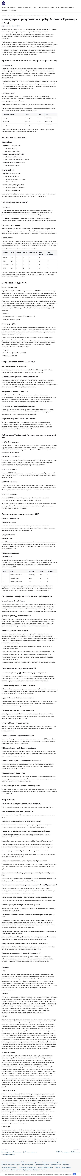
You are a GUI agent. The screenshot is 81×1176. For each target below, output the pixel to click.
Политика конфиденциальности (11, 1164)
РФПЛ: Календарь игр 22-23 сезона (67, 1151)
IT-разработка (27, 1170)
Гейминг (57, 1167)
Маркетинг (32, 7)
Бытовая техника (16, 1170)
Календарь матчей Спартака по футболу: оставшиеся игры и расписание (19, 1152)
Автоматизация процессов (46, 7)
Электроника (5, 1170)
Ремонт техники (23, 7)
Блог (3, 1162)
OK (74, 1174)
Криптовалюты (66, 1167)
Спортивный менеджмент (9, 10)
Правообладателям (27, 1164)
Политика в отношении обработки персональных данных (23, 1162)
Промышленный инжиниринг (65, 7)
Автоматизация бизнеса (9, 7)
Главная (4, 15)
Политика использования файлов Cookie (54, 1162)
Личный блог (11, 15)
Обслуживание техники (40, 1170)
